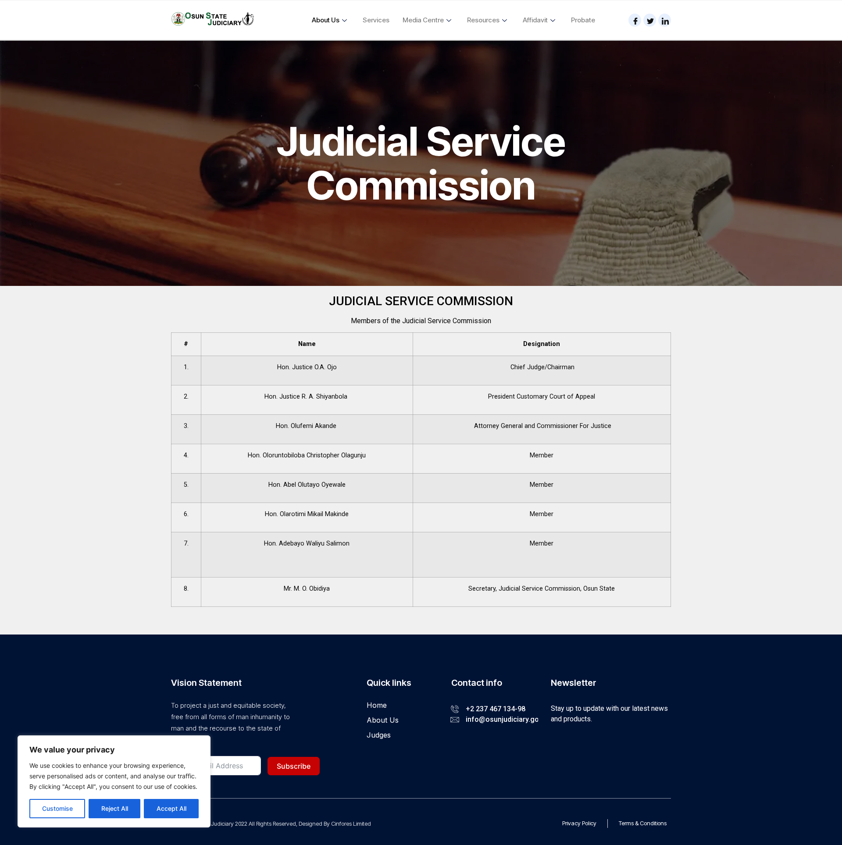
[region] (114, 781)
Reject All (114, 808)
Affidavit (535, 20)
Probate (583, 20)
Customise (57, 808)
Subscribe (293, 766)
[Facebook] (634, 20)
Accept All (171, 808)
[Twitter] (649, 20)
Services (376, 20)
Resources (483, 20)
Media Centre (423, 20)
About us (325, 20)
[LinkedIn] (664, 20)
